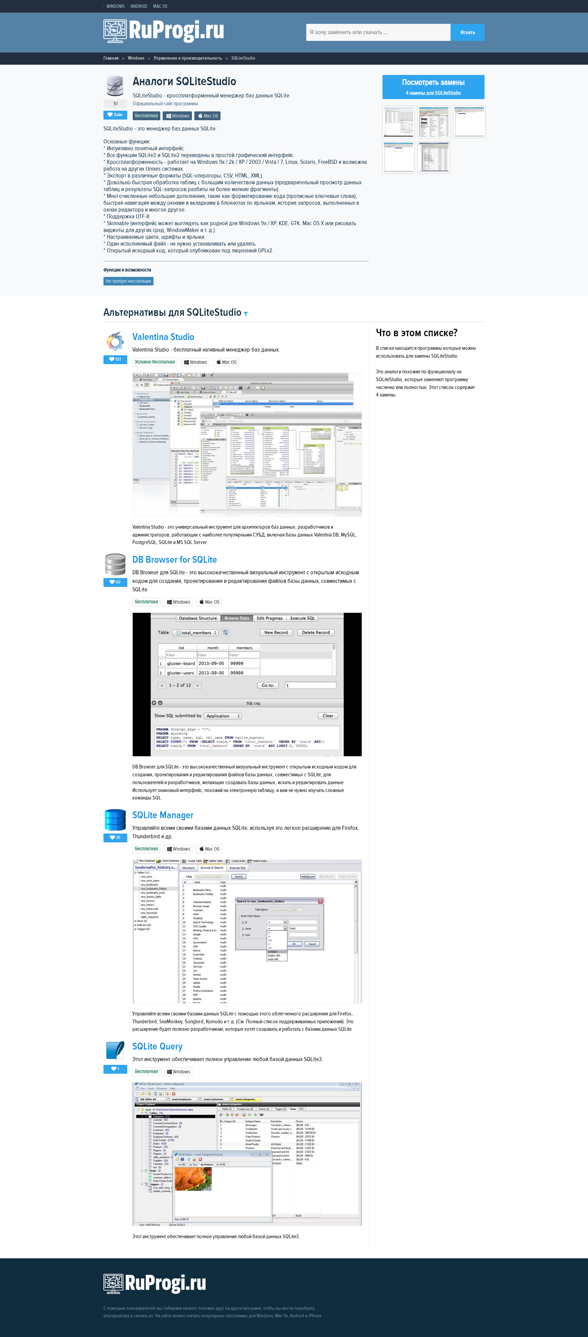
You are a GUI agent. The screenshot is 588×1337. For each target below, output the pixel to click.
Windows (116, 6)
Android (139, 6)
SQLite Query (157, 1047)
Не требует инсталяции (128, 281)
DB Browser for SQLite (174, 560)
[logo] (163, 32)
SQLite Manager (163, 815)
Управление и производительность (188, 58)
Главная (110, 58)
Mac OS (160, 6)
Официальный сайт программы (165, 103)
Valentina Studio (163, 337)
